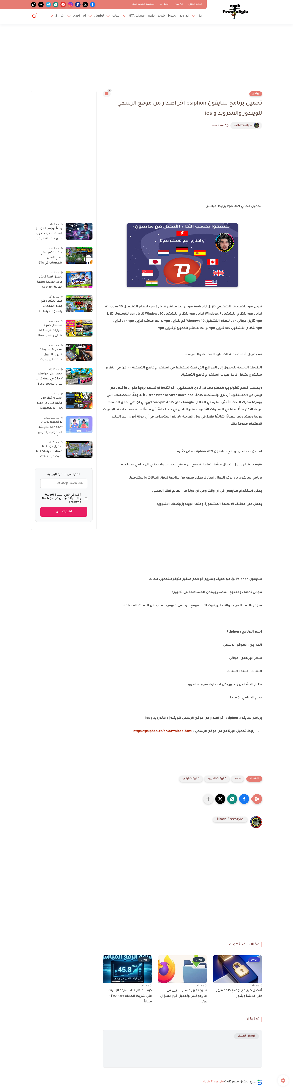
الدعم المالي (195, 4)
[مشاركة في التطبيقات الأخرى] (208, 799)
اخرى (76, 16)
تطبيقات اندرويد (216, 778)
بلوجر (161, 16)
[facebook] (92, 4)
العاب (116, 16)
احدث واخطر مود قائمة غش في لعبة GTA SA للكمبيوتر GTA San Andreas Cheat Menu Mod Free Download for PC (50, 404)
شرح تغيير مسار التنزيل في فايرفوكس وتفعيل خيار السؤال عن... (183, 996)
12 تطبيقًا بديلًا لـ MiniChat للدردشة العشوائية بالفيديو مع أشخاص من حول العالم (49, 428)
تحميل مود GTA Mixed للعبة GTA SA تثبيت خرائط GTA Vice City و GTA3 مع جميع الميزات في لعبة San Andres (49, 452)
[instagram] (70, 4)
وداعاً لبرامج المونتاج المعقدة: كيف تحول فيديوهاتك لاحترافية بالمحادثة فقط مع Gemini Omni (49, 234)
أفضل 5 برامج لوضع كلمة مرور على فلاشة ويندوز (239, 993)
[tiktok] (33, 4)
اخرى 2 (60, 16)
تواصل (99, 16)
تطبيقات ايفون (191, 778)
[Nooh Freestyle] (235, 11)
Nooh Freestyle (242, 125)
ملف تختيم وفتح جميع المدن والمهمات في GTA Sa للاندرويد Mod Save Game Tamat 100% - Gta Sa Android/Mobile (50, 258)
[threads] (41, 4)
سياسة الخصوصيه (143, 4)
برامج (255, 93)
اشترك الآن (64, 511)
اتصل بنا (164, 4)
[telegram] (48, 4)
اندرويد (184, 16)
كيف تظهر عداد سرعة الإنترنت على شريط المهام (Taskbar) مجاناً (130, 996)
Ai (84, 16)
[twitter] (85, 4)
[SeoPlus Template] (259, 1082)
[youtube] (63, 4)
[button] (244, 799)
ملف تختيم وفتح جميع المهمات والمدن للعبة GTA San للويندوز (51, 307)
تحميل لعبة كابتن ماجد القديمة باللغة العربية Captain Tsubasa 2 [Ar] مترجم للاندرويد (50, 282)
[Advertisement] (146, 60)
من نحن (178, 4)
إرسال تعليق (246, 1036)
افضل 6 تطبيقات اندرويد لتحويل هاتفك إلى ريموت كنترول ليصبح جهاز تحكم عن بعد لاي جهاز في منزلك (50, 355)
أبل (200, 16)
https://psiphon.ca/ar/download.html (162, 731)
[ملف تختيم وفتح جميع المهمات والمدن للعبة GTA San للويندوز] (79, 303)
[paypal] (78, 4)
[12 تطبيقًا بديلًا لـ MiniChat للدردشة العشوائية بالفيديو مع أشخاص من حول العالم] (79, 424)
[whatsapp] (55, 4)
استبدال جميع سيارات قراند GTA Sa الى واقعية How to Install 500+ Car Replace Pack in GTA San (49, 331)
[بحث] (34, 16)
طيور (151, 16)
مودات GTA (137, 16)
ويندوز (172, 16)
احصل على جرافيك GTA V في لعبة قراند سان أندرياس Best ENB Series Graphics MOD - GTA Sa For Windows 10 (49, 379)
